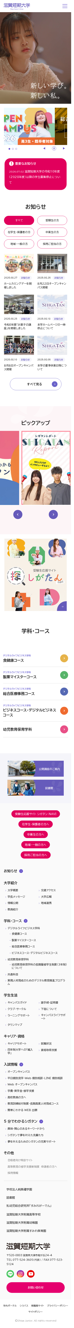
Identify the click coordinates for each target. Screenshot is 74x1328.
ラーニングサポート (19, 1015)
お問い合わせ (36, 1287)
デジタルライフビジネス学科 (24, 928)
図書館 (10, 1197)
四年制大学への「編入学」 (20, 1051)
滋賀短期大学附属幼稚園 (22, 1222)
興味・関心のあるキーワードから (26, 1128)
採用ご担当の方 (52, 244)
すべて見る (34, 384)
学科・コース (13, 921)
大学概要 (13, 890)
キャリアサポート (17, 1043)
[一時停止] (54, 148)
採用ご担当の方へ (35, 855)
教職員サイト (37, 1305)
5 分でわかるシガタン (20, 1121)
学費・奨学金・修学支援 (21, 1091)
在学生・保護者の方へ (35, 824)
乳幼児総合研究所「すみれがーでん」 (29, 1205)
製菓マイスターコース (24, 940)
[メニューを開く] (65, 6)
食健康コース (19, 933)
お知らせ (10, 871)
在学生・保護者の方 (19, 232)
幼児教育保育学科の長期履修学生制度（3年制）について (39, 966)
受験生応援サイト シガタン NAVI (35, 814)
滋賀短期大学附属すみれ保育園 (26, 1230)
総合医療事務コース (23, 946)
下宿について (49, 1009)
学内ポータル (10, 1305)
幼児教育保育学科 (18, 959)
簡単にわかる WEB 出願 (22, 1110)
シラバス (24, 1305)
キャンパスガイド (17, 1002)
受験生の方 (52, 220)
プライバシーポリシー (57, 1305)
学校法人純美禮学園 (19, 1189)
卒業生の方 (52, 232)
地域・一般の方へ (35, 844)
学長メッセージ (16, 896)
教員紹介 (13, 909)
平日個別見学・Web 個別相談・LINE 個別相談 (35, 1078)
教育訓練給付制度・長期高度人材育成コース (33, 1103)
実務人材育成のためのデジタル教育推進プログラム (36, 982)
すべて (19, 220)
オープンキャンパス (19, 1071)
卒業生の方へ (35, 834)
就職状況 (46, 1043)
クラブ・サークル (17, 1009)
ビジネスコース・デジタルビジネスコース (35, 953)
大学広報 (46, 896)
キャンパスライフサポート (53, 1017)
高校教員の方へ (17, 1097)
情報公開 (13, 903)
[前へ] (45, 148)
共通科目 (13, 974)
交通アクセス (48, 890)
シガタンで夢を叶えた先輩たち (25, 1135)
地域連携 (46, 903)
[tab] (9, 149)
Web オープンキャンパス (22, 1084)
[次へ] (63, 148)
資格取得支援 (49, 1050)
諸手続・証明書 (49, 1002)
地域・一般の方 (19, 244)
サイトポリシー (35, 1312)
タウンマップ (15, 1024)
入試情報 (10, 1064)
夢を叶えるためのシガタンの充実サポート (32, 1141)
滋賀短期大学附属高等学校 (23, 1214)
